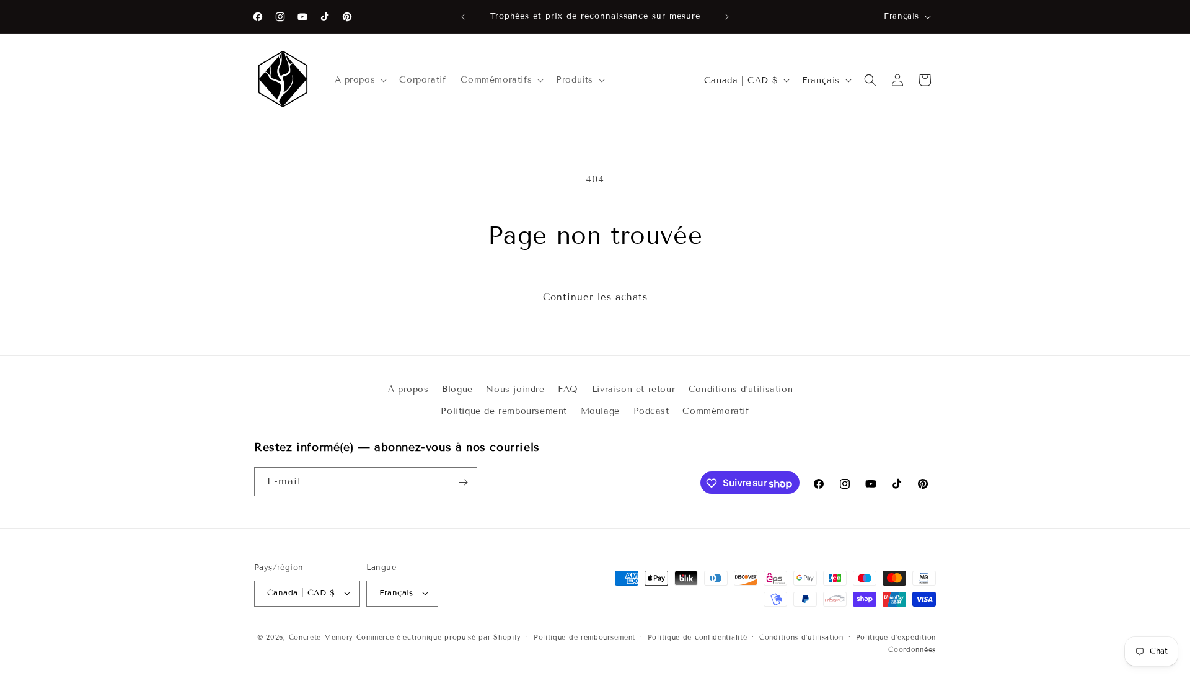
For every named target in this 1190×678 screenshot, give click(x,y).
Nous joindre (515, 389)
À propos (408, 389)
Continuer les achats (595, 297)
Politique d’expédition (896, 636)
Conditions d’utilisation (801, 636)
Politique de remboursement (504, 411)
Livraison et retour (633, 389)
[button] (359, 80)
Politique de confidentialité (697, 636)
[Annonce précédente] (463, 17)
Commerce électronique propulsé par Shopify (438, 636)
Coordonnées (912, 649)
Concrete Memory (321, 636)
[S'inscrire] (463, 482)
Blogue (457, 389)
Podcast (651, 411)
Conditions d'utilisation (741, 389)
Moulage (600, 411)
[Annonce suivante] (727, 17)
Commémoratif (715, 411)
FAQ (568, 389)
